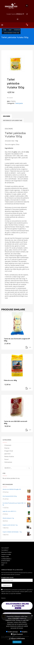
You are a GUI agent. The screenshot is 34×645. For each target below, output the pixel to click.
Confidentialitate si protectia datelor (6, 559)
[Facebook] (27, 14)
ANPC (2, 565)
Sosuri (6, 459)
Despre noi (4, 563)
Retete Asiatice (9, 456)
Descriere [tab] (6, 116)
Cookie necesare (13, 631)
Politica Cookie (5, 556)
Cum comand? (5, 548)
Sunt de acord (17, 642)
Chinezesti (7, 445)
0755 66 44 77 (20, 14)
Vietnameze (8, 462)
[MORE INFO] (30, 347)
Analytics (24, 631)
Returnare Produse (6, 552)
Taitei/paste (19, 103)
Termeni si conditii (6, 554)
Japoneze (7, 454)
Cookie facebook (18, 634)
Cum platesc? (4, 550)
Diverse (6, 448)
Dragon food (8, 451)
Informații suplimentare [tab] (12, 120)
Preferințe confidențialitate (17, 638)
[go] (29, 468)
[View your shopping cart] (27, 25)
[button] (26, 347)
